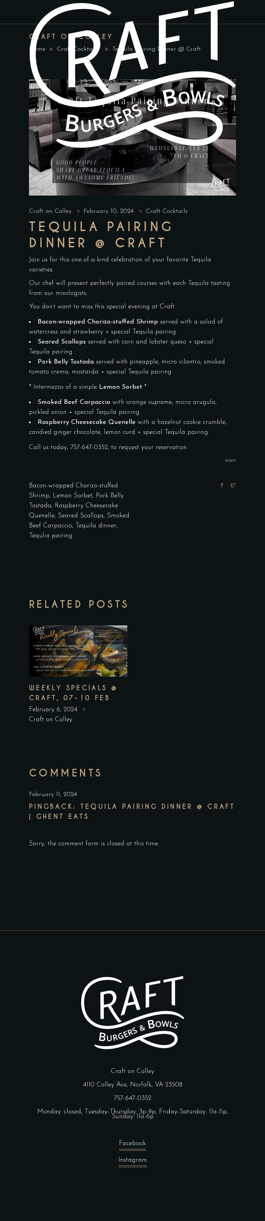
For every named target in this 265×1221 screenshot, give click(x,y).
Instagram (132, 1160)
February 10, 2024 (110, 211)
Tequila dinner (96, 526)
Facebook (132, 1143)
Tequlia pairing (50, 536)
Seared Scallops (81, 516)
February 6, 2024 (54, 709)
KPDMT (230, 461)
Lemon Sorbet (72, 496)
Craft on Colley (51, 211)
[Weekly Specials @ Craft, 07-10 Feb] (78, 651)
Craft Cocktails (167, 211)
